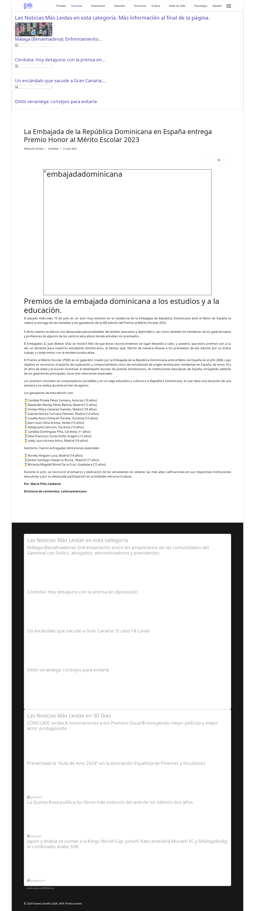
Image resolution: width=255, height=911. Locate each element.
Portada (61, 5)
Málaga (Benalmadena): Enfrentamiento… (58, 39)
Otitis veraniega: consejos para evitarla (56, 101)
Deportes (119, 5)
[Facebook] (210, 160)
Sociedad (76, 5)
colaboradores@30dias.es (40, 888)
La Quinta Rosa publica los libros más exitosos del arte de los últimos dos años (110, 802)
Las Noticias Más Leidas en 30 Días (69, 715)
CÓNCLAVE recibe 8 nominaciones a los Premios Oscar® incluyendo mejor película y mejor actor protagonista (122, 725)
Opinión (217, 5)
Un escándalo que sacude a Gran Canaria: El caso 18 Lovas (88, 631)
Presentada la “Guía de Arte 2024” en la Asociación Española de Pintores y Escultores (116, 763)
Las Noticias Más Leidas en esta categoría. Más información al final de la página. (112, 17)
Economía (140, 5)
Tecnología (200, 5)
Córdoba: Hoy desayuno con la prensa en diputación (82, 592)
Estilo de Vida (177, 5)
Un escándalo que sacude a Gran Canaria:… (60, 80)
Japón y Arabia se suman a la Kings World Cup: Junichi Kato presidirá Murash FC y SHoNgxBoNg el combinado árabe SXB (127, 843)
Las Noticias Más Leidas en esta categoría (77, 540)
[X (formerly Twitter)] (219, 160)
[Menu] (228, 6)
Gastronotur (98, 5)
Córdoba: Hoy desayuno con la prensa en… (60, 59)
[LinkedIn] (228, 160)
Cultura (156, 5)
